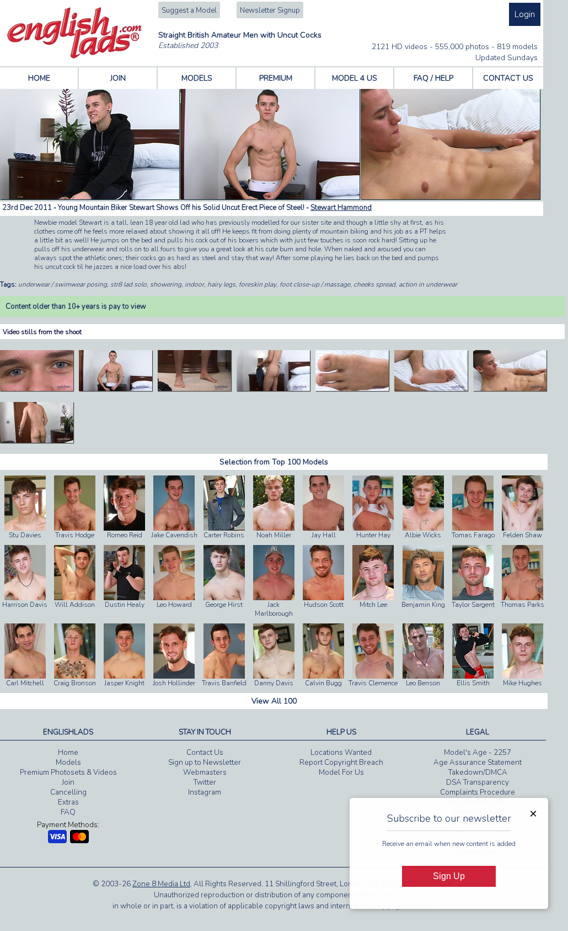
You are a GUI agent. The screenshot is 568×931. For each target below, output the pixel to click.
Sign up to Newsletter (204, 763)
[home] (75, 56)
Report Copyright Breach (341, 763)
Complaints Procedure (477, 792)
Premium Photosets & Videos (68, 772)
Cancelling (68, 792)
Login (525, 14)
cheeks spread (374, 284)
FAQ (68, 812)
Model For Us (341, 772)
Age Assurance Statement (477, 763)
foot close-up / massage (315, 284)
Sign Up (449, 876)
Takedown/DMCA (477, 772)
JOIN (118, 78)
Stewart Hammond (341, 208)
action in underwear (428, 284)
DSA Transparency (477, 782)
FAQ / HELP (433, 78)
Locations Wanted (341, 753)
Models (68, 763)
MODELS (196, 78)
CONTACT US (508, 78)
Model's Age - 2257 (477, 753)
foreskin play (257, 284)
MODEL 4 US (354, 78)
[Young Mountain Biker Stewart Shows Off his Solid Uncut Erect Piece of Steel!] (36, 388)
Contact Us (204, 753)
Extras (68, 802)
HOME (39, 78)
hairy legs (221, 284)
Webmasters (205, 772)
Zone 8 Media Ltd (161, 884)
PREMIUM (275, 78)
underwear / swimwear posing (62, 284)
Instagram (204, 792)
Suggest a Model (189, 10)
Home (68, 753)
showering (165, 284)
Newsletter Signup (270, 10)
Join (68, 782)
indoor (194, 284)
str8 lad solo (128, 284)
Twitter (205, 782)
